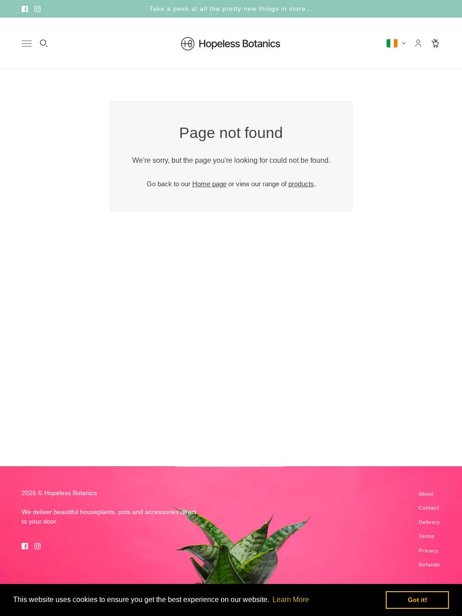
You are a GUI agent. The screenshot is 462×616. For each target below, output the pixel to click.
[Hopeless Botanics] (231, 43)
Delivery (429, 522)
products (301, 184)
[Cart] (435, 43)
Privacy (429, 550)
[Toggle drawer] (27, 43)
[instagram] (37, 9)
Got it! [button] (417, 599)
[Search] (44, 43)
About (426, 493)
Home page (209, 184)
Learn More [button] (291, 599)
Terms (427, 536)
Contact (429, 507)
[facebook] (25, 9)
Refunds (429, 564)
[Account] (418, 43)
